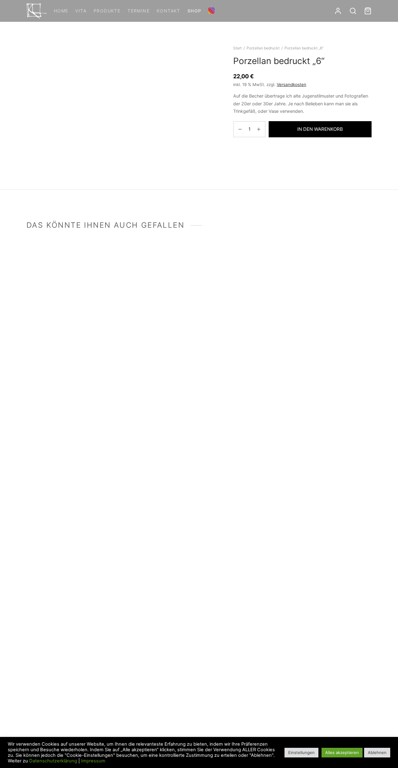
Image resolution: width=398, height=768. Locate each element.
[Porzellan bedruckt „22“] (332, 482)
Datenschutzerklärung (53, 761)
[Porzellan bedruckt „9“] (154, 288)
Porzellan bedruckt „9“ (139, 335)
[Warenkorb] (368, 11)
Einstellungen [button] (301, 752)
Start (237, 48)
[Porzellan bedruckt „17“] (66, 288)
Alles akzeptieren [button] (342, 752)
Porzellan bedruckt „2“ (228, 722)
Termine (138, 10)
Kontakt (168, 10)
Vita (80, 10)
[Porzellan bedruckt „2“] (243, 482)
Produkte (107, 10)
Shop (194, 10)
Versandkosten (291, 84)
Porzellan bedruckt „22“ (318, 722)
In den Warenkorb (320, 129)
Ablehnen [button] (377, 752)
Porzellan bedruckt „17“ (52, 335)
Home (61, 10)
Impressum (93, 761)
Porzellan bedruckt (263, 48)
